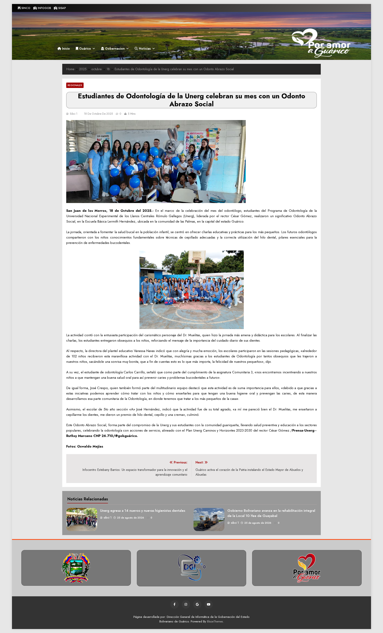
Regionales (75, 85)
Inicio (65, 48)
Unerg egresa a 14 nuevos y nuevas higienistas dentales (142, 510)
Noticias (144, 48)
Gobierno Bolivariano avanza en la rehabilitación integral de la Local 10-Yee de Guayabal (271, 513)
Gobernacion (114, 48)
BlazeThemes (215, 621)
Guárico (84, 48)
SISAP (61, 8)
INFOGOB (44, 8)
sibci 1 (73, 114)
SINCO (25, 8)
